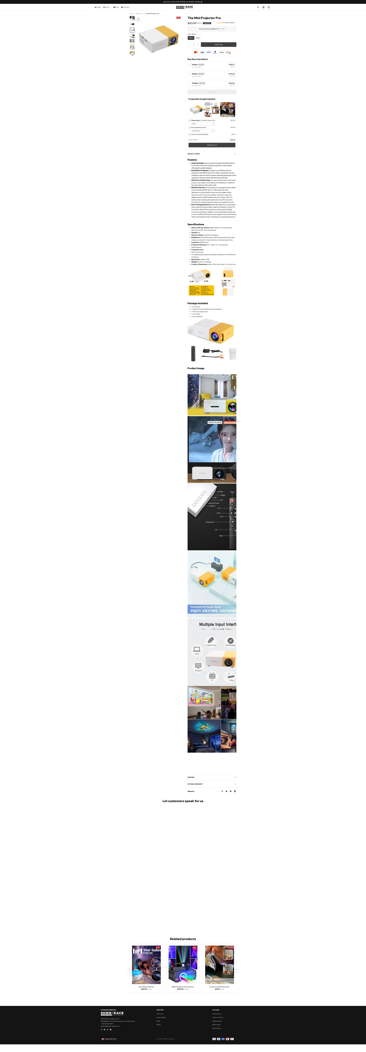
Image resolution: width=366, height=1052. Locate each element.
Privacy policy (216, 1014)
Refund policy (216, 1028)
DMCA (159, 1024)
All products (139, 13)
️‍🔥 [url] (164, 2)
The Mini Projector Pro (142, 840)
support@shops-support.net (110, 1026)
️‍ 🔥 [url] (202, 2)
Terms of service (217, 1017)
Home (132, 13)
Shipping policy (217, 1021)
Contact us (160, 1014)
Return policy (216, 1024)
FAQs (158, 1021)
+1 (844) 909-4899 (107, 1024)
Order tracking (161, 1017)
